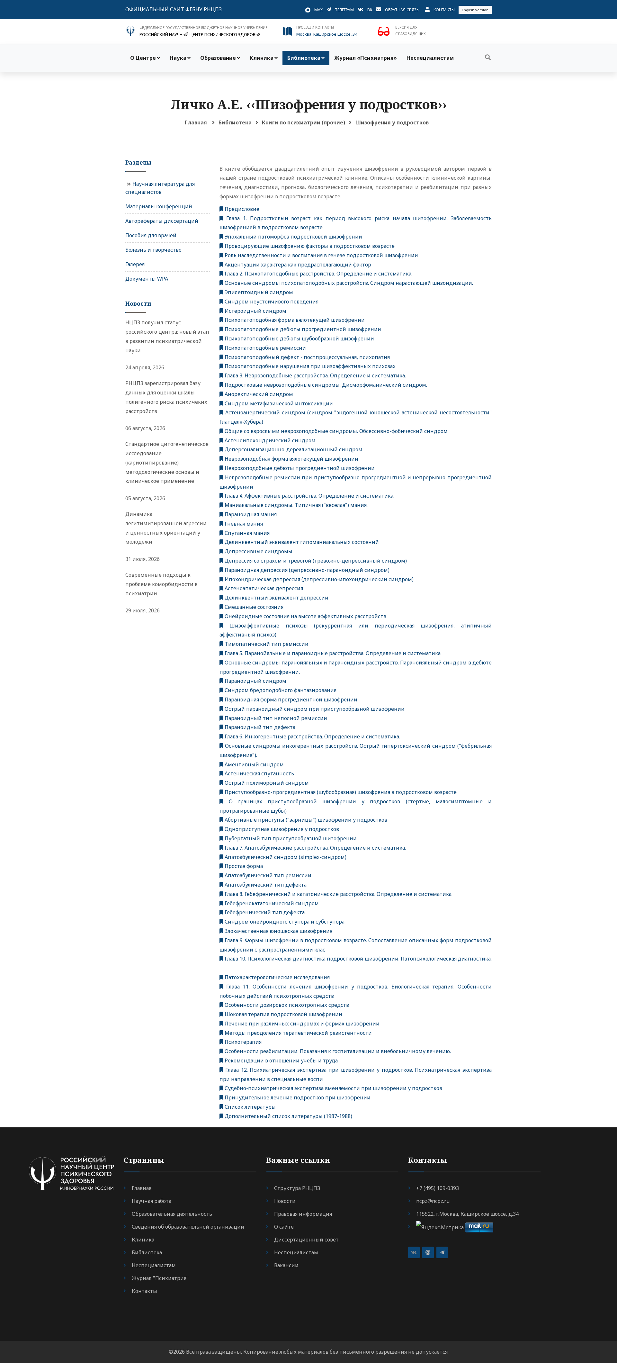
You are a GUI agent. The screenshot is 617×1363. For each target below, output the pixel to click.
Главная (196, 122)
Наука (178, 57)
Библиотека (303, 57)
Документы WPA (146, 278)
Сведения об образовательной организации (188, 1226)
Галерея (135, 264)
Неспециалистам (430, 57)
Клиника (261, 57)
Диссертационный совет (306, 1239)
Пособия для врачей (150, 235)
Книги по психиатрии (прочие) (303, 122)
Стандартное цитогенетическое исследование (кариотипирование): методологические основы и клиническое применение (167, 462)
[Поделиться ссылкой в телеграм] (442, 1252)
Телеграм (344, 10)
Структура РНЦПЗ (297, 1188)
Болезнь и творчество (153, 249)
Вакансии (286, 1265)
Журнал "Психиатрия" (160, 1278)
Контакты (444, 10)
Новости (285, 1201)
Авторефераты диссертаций (161, 220)
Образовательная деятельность (172, 1213)
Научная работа (151, 1201)
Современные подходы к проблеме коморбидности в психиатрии (161, 584)
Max (318, 10)
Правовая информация (303, 1213)
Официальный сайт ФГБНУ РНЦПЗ (173, 9)
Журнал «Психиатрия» (365, 57)
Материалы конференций (158, 206)
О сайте (284, 1226)
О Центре (143, 57)
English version (475, 9)
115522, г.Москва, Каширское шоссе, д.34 (467, 1213)
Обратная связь (402, 10)
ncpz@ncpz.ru (433, 1201)
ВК (369, 10)
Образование (218, 57)
